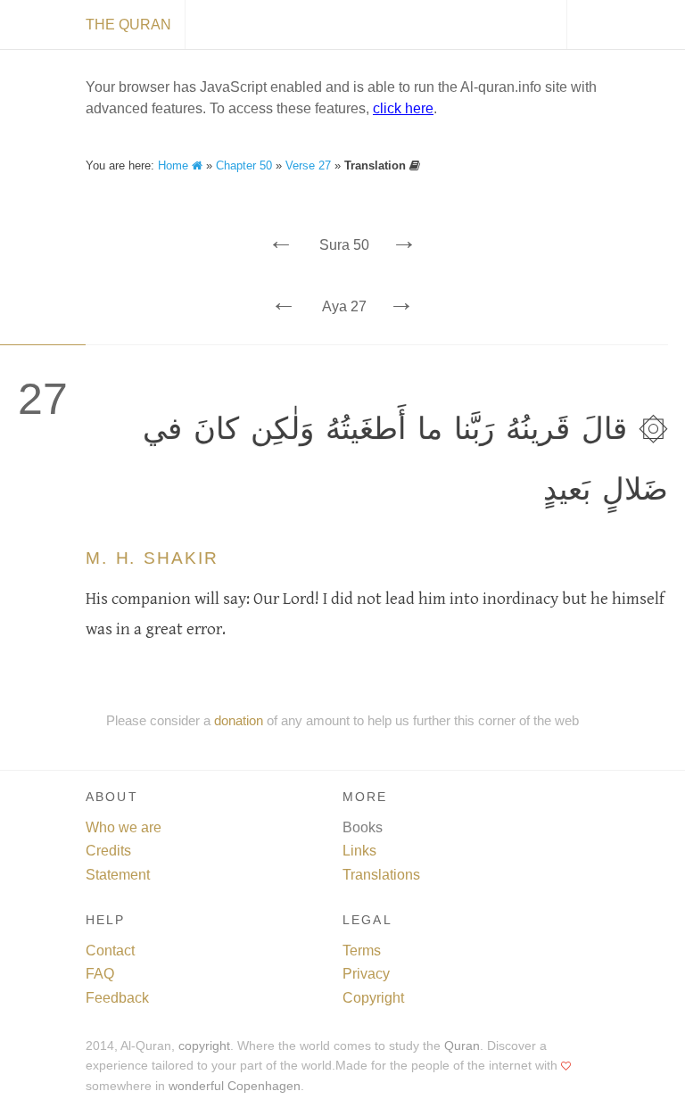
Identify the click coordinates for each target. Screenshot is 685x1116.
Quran (462, 1046)
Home (175, 165)
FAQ (100, 973)
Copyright (373, 997)
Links (359, 850)
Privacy (366, 973)
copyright (204, 1046)
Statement (118, 874)
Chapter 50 (244, 165)
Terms (361, 950)
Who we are (123, 827)
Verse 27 (308, 165)
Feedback (117, 997)
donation (238, 720)
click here (403, 108)
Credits (108, 850)
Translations (381, 874)
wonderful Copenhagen (235, 1086)
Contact (110, 950)
